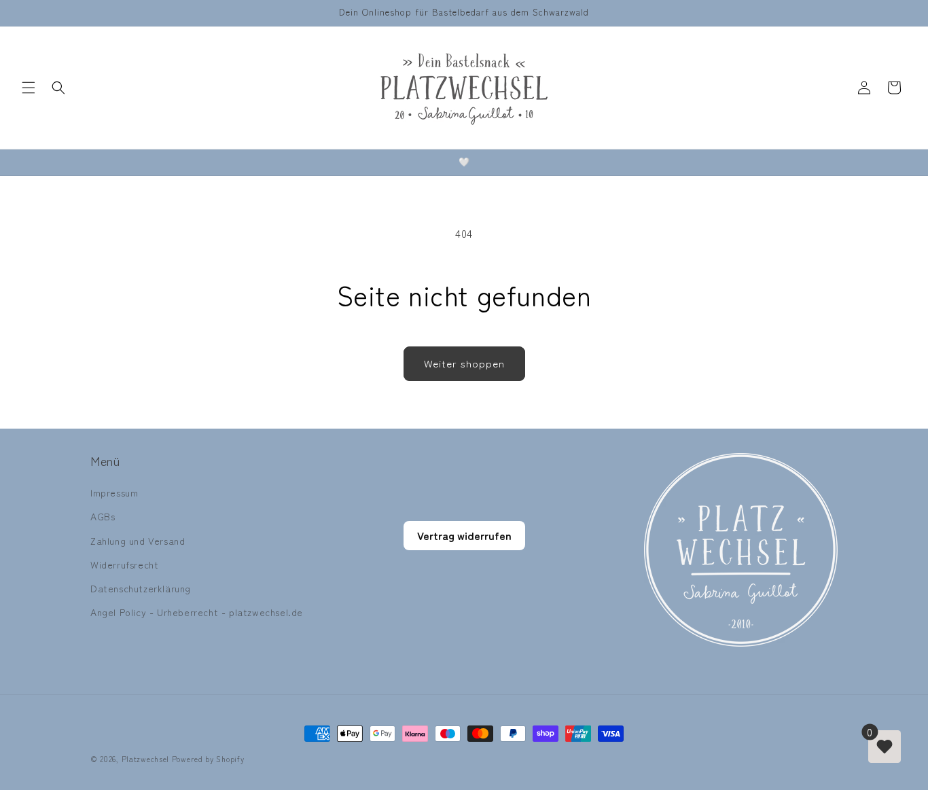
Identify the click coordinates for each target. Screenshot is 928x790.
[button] (28, 88)
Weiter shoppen (464, 363)
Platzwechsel (145, 758)
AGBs (102, 516)
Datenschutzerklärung (140, 588)
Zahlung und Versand (137, 540)
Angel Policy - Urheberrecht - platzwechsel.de (196, 612)
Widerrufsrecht (124, 564)
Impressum (114, 492)
